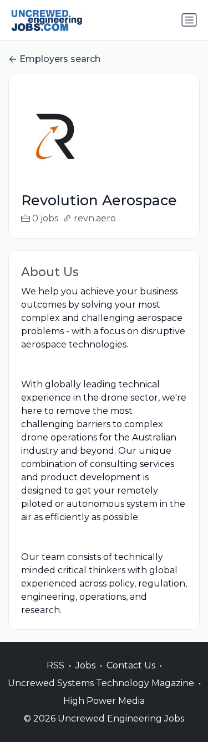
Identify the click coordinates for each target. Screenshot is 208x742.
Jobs (85, 665)
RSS (55, 665)
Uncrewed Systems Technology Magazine (101, 683)
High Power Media (104, 701)
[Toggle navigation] (189, 19)
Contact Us (130, 665)
